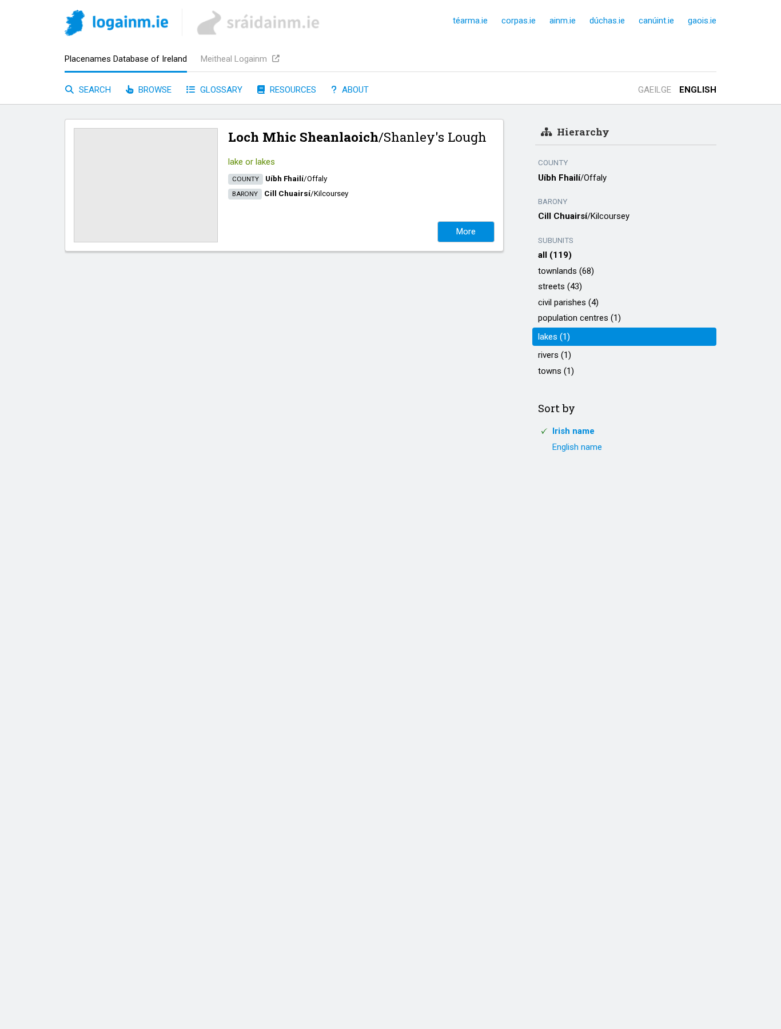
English (697, 90)
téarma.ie (470, 20)
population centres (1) (579, 318)
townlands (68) (566, 271)
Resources (292, 90)
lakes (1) (554, 337)
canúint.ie (656, 20)
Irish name (573, 431)
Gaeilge (654, 90)
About (354, 90)
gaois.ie (702, 20)
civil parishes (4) (568, 302)
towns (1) (556, 371)
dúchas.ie (607, 20)
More (466, 231)
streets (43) (560, 286)
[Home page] (116, 25)
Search (94, 90)
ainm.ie (562, 20)
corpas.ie (518, 20)
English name (577, 447)
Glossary (220, 90)
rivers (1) (554, 355)
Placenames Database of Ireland (126, 59)
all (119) (555, 255)
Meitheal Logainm (235, 59)
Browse (154, 90)
